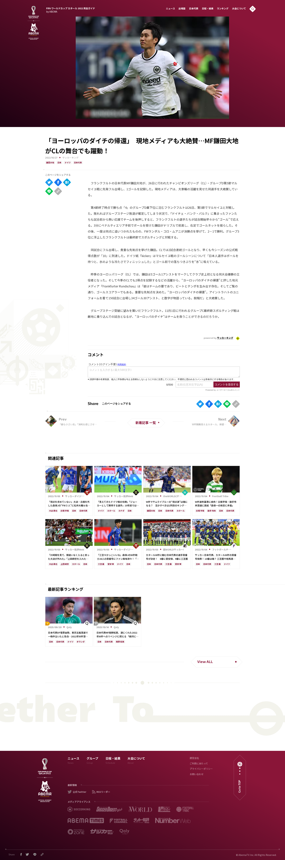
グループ (92, 761)
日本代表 (193, 9)
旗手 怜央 (211, 511)
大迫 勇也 (53, 511)
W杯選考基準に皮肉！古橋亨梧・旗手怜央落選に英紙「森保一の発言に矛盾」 (215, 503)
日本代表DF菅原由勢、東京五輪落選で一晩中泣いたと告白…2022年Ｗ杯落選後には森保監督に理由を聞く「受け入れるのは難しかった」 (69, 634)
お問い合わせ (197, 774)
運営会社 (194, 758)
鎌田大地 (50, 163)
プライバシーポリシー (201, 769)
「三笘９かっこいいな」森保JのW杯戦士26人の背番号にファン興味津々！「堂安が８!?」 (118, 557)
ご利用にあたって (199, 763)
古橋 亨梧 (65, 511)
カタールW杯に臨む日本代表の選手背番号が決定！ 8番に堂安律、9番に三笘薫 (167, 556)
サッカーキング (70, 158)
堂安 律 (111, 564)
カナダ (121, 511)
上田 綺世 (65, 564)
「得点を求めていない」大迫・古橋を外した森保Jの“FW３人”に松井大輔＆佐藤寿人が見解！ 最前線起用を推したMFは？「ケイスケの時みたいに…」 (69, 503)
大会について (239, 9)
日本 (59, 163)
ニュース (170, 9)
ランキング (222, 9)
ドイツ (68, 163)
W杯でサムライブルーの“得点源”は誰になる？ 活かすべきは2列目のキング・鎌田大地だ (167, 503)
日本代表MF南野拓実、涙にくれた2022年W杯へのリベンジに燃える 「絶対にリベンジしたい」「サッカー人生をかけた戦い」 (117, 634)
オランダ (81, 642)
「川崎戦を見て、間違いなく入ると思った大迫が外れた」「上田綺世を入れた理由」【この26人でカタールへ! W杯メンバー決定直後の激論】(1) (69, 557)
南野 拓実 (120, 642)
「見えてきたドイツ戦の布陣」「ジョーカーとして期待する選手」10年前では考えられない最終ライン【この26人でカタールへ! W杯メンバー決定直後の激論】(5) (118, 503)
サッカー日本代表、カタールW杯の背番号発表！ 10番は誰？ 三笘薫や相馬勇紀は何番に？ (215, 557)
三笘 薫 (101, 564)
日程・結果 (207, 9)
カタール (111, 511)
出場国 (181, 9)
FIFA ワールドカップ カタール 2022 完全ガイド (70, 9)
